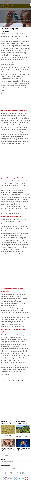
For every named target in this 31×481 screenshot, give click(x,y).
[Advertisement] (15, 160)
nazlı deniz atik (5, 384)
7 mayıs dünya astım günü (8, 380)
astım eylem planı (20, 380)
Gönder (3, 459)
